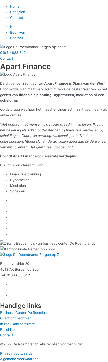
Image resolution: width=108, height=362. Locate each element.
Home (15, 6)
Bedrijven (17, 12)
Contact (16, 18)
